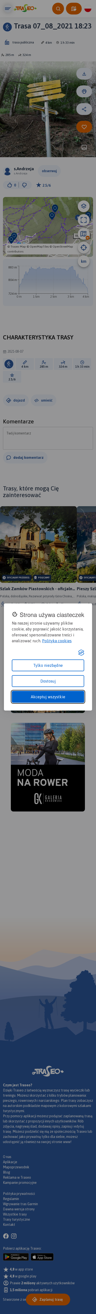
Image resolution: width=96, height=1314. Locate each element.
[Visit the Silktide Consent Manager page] (81, 653)
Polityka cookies (57, 641)
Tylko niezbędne (48, 665)
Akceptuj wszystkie (48, 697)
